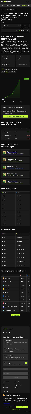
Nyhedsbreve (8, 5)
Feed (2, 5)
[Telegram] (10, 333)
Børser (16, 387)
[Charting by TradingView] (3, 99)
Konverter (3, 9)
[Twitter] (3, 333)
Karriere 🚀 (5, 387)
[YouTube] (6, 333)
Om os (4, 385)
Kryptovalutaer (18, 385)
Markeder (24, 5)
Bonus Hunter (16, 5)
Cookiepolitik (6, 403)
